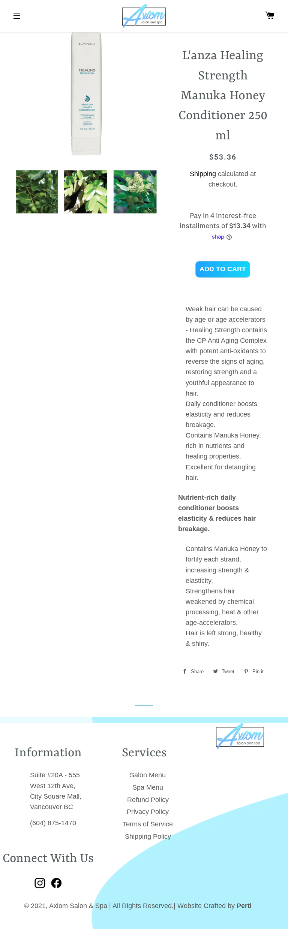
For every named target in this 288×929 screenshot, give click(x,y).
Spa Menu (147, 787)
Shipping (203, 174)
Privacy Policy (148, 811)
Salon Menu (148, 775)
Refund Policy (148, 800)
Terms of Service (148, 824)
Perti (244, 906)
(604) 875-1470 (53, 823)
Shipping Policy (148, 836)
